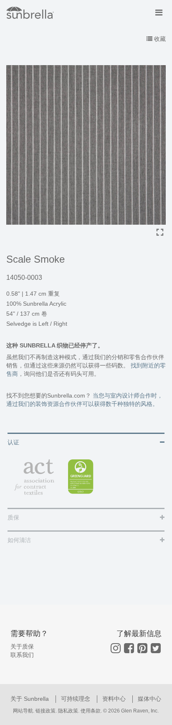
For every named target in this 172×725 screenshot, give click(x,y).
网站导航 (23, 711)
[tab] (86, 442)
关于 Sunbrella (30, 698)
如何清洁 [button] (19, 540)
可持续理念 (76, 698)
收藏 (159, 38)
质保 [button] (13, 517)
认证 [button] (13, 442)
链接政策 (45, 711)
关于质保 (22, 646)
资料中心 (114, 698)
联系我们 (22, 654)
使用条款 (91, 711)
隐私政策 (68, 711)
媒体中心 (149, 698)
